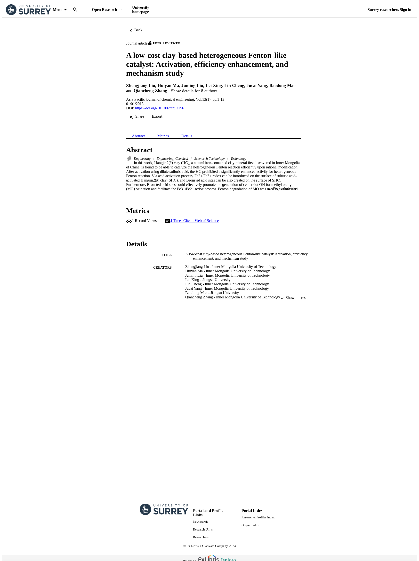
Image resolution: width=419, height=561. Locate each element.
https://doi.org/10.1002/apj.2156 (159, 108)
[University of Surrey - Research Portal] (28, 9)
